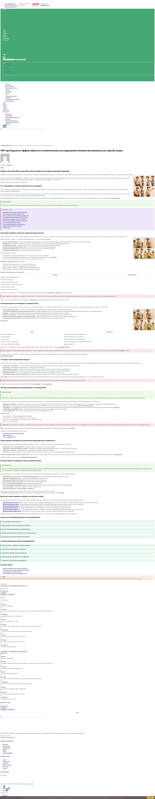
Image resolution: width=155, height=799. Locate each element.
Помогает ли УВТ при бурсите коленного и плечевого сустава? (19, 533)
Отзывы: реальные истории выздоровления (12, 225)
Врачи (4, 31)
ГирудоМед (61, 492)
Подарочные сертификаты (12, 45)
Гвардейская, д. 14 (14, 585)
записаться (36, 4)
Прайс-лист (5, 763)
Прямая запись (3, 594)
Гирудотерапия (9, 13)
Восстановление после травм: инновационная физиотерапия (16, 570)
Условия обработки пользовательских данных (116, 797)
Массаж (7, 16)
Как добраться (9, 43)
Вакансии (7, 47)
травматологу (51, 292)
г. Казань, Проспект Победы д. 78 (11, 5)
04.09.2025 (9, 165)
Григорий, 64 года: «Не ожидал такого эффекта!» (15, 556)
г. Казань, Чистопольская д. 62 (10, 7)
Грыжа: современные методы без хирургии (12, 571)
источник (113, 198)
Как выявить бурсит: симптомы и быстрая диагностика (15, 212)
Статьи (10, 145)
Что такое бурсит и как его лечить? (11, 521)
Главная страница (4, 145)
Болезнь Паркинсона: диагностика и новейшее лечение (15, 573)
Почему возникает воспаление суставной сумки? (14, 214)
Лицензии (5, 795)
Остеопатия (8, 18)
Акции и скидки (6, 761)
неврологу (58, 292)
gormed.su (122, 350)
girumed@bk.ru (3, 592)
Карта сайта (5, 766)
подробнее (53, 257)
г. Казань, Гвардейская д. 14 (9, 3)
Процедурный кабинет (11, 23)
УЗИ (6, 21)
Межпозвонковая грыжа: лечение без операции (13, 433)
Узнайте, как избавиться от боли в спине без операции (15, 568)
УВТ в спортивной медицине (6, 355)
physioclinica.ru (37, 384)
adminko (2, 167)
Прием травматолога (7, 435)
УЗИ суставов (34, 299)
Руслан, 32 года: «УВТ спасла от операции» (14, 549)
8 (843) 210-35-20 (4, 591)
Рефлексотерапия (7, 747)
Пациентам (8, 41)
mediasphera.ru (49, 384)
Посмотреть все (9, 28)
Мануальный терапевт (11, 14)
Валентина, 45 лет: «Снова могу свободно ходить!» (16, 545)
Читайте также (6, 227)
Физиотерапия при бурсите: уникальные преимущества (15, 217)
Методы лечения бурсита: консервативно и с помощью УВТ (16, 215)
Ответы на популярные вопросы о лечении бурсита (14, 224)
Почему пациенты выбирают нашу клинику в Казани (14, 219)
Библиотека (6, 38)
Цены (4, 30)
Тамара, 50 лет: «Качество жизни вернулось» (14, 560)
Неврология (8, 11)
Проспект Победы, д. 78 (5, 585)
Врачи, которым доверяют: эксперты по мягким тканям (15, 220)
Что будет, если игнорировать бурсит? (11, 222)
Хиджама (5, 749)
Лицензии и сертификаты (12, 50)
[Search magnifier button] (4, 58)
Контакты (7, 52)
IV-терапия (8, 24)
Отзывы (5, 33)
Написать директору (7, 765)
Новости (5, 36)
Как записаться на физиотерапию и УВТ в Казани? (16, 536)
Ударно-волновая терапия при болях (29, 457)
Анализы (7, 19)
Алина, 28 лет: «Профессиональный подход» (14, 553)
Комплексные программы (11, 26)
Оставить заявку (11, 709)
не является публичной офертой (7, 737)
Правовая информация (11, 48)
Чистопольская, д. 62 (23, 585)
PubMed (72, 428)
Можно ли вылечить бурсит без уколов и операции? (16, 525)
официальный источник (64, 347)
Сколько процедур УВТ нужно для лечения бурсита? (16, 529)
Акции (4, 35)
